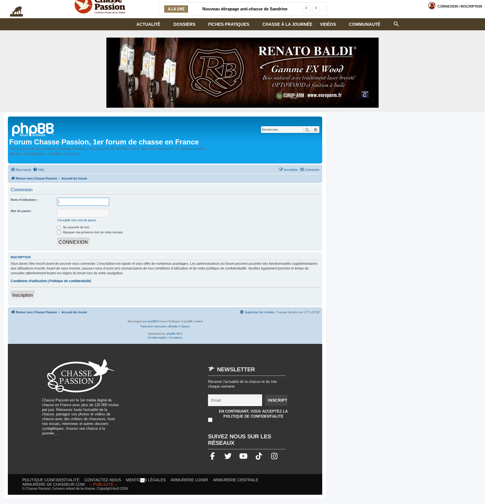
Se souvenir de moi (75, 227)
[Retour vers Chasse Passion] (33, 129)
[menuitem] (38, 169)
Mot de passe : (21, 211)
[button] (396, 23)
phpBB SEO (174, 333)
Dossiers (184, 24)
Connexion (460, 6)
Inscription (22, 295)
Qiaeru (185, 326)
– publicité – (103, 484)
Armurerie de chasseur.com (53, 484)
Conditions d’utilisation (29, 281)
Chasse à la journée (287, 24)
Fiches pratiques (228, 24)
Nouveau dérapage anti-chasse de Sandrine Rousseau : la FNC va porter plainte (244, 12)
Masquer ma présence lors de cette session (92, 232)
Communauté (364, 24)
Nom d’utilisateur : (24, 199)
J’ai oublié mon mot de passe (76, 220)
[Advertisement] (172, 398)
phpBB (152, 321)
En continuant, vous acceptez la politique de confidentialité (253, 413)
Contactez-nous (102, 480)
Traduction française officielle (159, 326)
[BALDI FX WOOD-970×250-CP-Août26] (242, 73)
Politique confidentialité (50, 480)
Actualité (148, 24)
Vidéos (328, 24)
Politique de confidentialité (70, 281)
